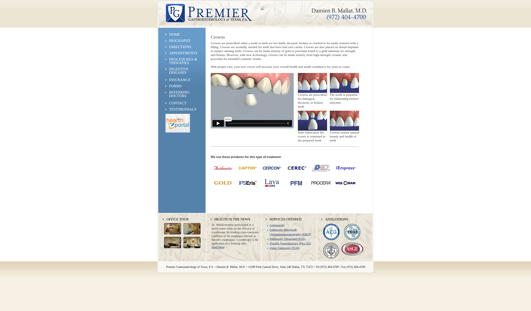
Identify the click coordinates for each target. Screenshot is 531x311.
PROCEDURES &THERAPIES (183, 61)
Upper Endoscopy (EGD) (285, 248)
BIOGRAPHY (180, 41)
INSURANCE (179, 80)
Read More (218, 247)
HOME (174, 34)
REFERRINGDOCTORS (179, 94)
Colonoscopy (277, 225)
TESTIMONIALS (182, 109)
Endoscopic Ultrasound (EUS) (287, 239)
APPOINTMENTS (183, 53)
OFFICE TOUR (178, 219)
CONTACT (177, 103)
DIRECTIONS (180, 47)
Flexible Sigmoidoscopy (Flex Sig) (290, 243)
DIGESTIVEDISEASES (179, 71)
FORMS (175, 86)
